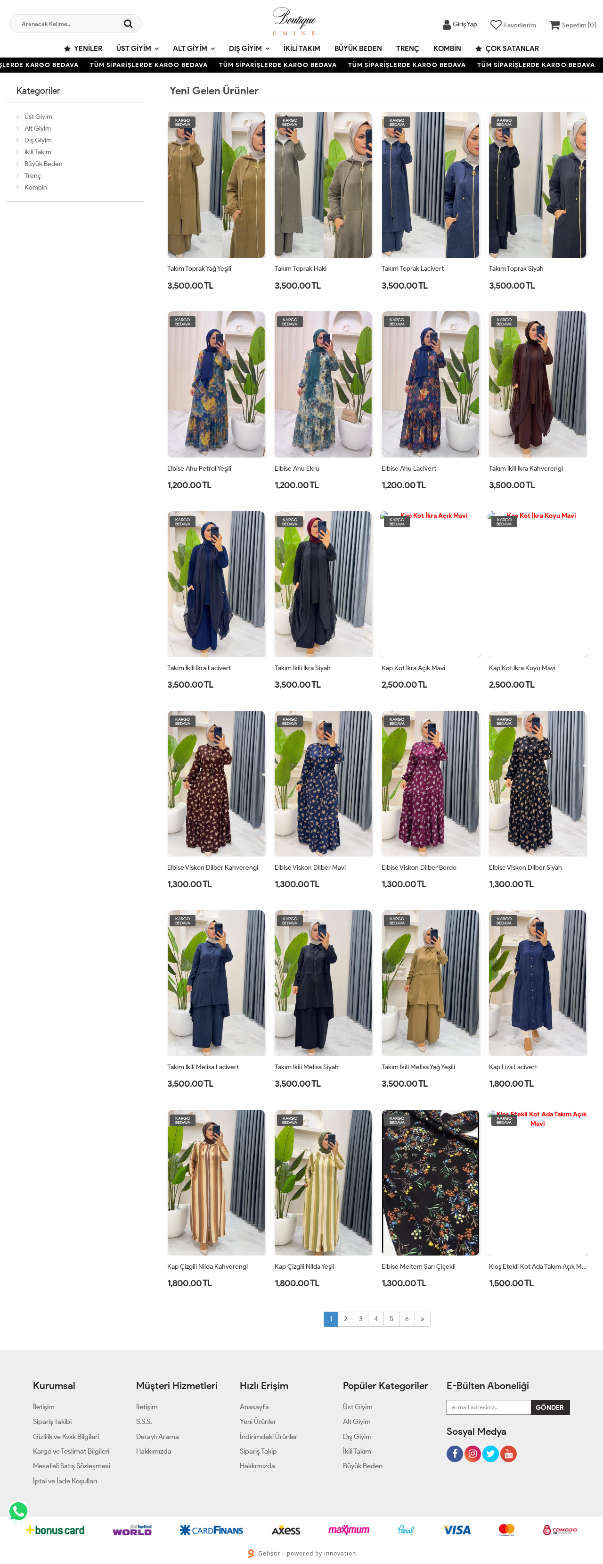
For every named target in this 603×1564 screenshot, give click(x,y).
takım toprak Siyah (516, 269)
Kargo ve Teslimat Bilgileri (71, 1451)
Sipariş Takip (258, 1451)
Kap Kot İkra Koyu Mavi (522, 668)
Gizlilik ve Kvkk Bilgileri (66, 1436)
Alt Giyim (190, 48)
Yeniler (87, 48)
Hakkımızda (153, 1451)
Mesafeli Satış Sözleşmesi (71, 1466)
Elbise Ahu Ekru (297, 469)
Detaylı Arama (157, 1436)
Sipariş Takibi (52, 1421)
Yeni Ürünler (258, 1421)
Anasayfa (254, 1407)
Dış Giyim (245, 48)
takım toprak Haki (300, 269)
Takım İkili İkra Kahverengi (526, 469)
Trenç (407, 48)
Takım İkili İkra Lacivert (199, 668)
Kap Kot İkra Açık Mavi (413, 668)
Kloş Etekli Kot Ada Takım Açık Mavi (538, 1267)
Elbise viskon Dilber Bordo (419, 868)
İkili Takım (302, 48)
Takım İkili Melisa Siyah (307, 1067)
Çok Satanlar (511, 48)
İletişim (44, 1407)
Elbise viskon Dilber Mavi (310, 868)
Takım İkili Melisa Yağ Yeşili (418, 1067)
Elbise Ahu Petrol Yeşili (199, 469)
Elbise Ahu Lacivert (409, 469)
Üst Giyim (133, 48)
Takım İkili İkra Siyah (303, 668)
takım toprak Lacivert (413, 269)
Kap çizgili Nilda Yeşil (304, 1267)
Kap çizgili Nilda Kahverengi (207, 1267)
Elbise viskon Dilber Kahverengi (212, 868)
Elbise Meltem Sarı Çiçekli (419, 1267)
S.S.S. (144, 1421)
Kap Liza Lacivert (513, 1067)
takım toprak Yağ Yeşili (199, 269)
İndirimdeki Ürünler (268, 1436)
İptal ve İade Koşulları (65, 1481)
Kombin (447, 48)
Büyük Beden (358, 48)
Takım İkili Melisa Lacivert (203, 1067)
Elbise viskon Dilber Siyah (525, 868)
